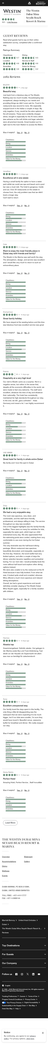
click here (30, 1039)
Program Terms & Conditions (12, 999)
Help (17, 1009)
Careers (22, 996)
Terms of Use (32, 996)
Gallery (27, 861)
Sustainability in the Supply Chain (14, 1005)
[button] (29, 3)
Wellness (5, 871)
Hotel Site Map (7, 1009)
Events (5, 876)
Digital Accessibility (31, 1002)
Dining (4, 866)
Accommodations (9, 861)
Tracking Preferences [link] (9, 996)
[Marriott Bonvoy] (39, 3)
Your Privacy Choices (14, 1003)
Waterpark (28, 857)
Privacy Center (30, 999)
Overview (6, 857)
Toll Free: (14, 895)
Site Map (32, 1005)
